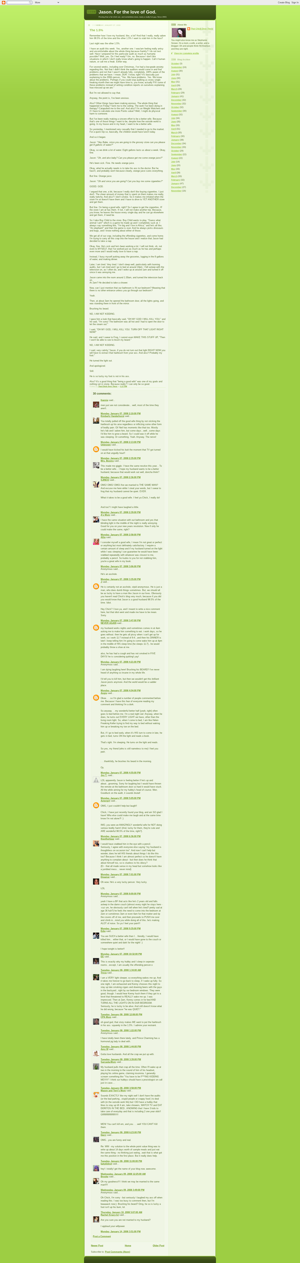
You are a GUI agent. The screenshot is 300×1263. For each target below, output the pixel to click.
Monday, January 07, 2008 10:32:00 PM (121, 954)
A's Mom (105, 515)
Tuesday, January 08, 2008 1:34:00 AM (121, 970)
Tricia (104, 972)
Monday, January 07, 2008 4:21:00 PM (121, 662)
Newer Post (97, 1245)
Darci (103, 1135)
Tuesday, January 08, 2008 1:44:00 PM (121, 1046)
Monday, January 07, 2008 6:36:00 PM (121, 836)
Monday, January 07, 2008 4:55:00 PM (121, 772)
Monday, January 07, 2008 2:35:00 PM (121, 458)
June (173, 78)
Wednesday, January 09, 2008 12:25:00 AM (123, 1174)
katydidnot (106, 1163)
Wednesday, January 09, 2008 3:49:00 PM (122, 1190)
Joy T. (104, 775)
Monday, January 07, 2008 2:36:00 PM (121, 477)
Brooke (104, 1176)
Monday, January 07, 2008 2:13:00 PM (121, 442)
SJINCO (105, 480)
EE (102, 956)
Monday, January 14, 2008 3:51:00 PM (121, 1231)
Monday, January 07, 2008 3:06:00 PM (121, 566)
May (173, 82)
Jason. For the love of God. (127, 12)
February (175, 93)
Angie (104, 693)
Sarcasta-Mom (108, 1062)
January (175, 96)
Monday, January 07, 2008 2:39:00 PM (121, 512)
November (176, 103)
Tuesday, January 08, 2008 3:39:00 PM (121, 1059)
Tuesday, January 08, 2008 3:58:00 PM (121, 1088)
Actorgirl (105, 800)
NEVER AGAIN (108, 623)
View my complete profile (186, 53)
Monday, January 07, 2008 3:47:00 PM (121, 620)
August (174, 71)
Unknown (106, 444)
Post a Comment (102, 1236)
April (173, 85)
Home (128, 1245)
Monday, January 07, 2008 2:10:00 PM (121, 413)
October (175, 63)
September (176, 67)
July (173, 74)
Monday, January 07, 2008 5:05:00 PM (121, 798)
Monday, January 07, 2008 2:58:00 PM (121, 534)
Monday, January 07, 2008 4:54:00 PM (121, 690)
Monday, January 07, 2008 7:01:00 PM (121, 874)
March (174, 89)
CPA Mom (106, 1017)
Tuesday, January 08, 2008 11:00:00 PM (121, 1161)
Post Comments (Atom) (117, 1252)
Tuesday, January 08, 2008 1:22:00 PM (121, 1030)
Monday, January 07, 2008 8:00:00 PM (121, 893)
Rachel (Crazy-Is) (110, 1215)
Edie (103, 931)
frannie (104, 400)
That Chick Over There (202, 29)
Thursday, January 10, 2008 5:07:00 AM (121, 1212)
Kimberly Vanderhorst (112, 416)
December (176, 100)
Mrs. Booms (107, 461)
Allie (103, 537)
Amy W (104, 1049)
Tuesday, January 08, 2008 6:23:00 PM (121, 1132)
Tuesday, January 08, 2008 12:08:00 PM (121, 1014)
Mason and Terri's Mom (113, 1090)
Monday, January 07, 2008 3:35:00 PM (121, 579)
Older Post (158, 1245)
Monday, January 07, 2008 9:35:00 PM (121, 928)
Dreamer (105, 877)
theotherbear (107, 839)
